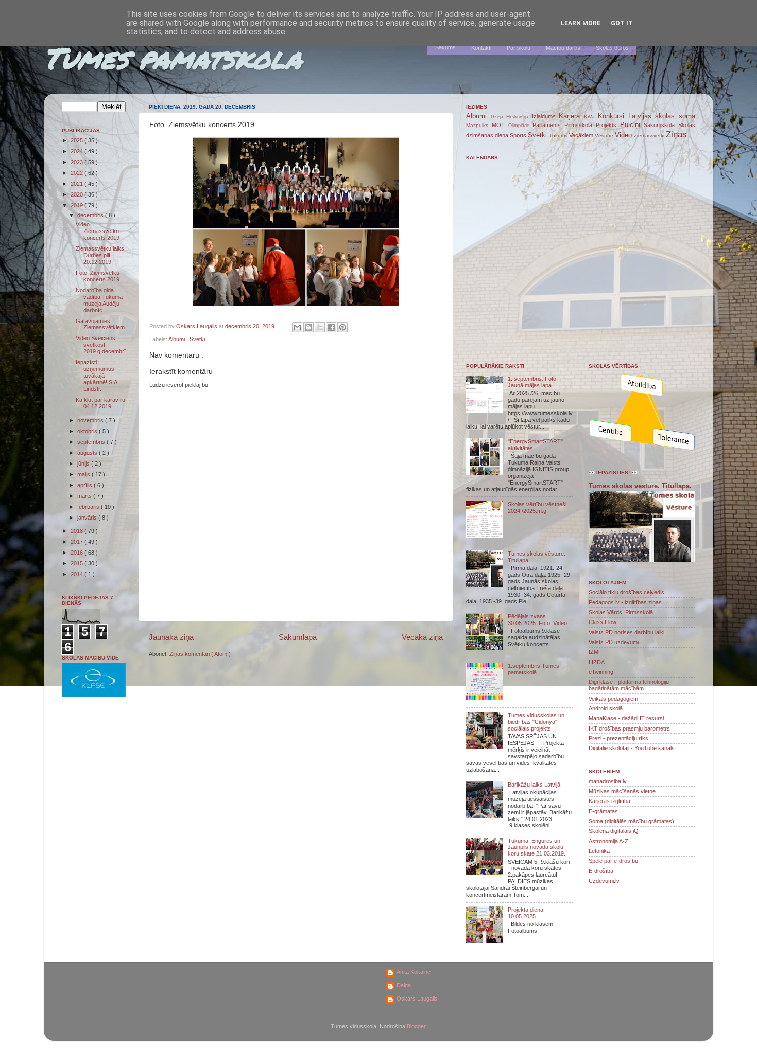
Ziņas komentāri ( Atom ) (200, 654)
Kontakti (481, 48)
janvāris (87, 517)
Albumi (177, 339)
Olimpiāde (520, 125)
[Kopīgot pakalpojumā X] (320, 327)
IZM (593, 652)
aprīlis (85, 485)
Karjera (571, 116)
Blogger (416, 1026)
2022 (77, 173)
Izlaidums (545, 116)
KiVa (591, 116)
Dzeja (499, 116)
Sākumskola (661, 125)
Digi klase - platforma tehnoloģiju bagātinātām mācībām (629, 685)
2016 (77, 552)
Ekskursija (519, 116)
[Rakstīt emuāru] (308, 327)
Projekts (608, 125)
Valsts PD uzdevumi (614, 642)
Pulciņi (632, 125)
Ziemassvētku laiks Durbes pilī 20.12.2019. (100, 255)
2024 (77, 151)
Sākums (445, 47)
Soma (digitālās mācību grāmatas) (631, 821)
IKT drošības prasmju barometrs (629, 728)
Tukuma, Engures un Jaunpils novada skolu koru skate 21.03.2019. (536, 847)
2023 (77, 162)
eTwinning (601, 672)
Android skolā (606, 708)
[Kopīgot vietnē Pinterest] (342, 327)
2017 (77, 542)
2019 (77, 205)
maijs (84, 474)
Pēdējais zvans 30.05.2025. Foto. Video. (538, 619)
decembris (91, 215)
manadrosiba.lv (608, 781)
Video (624, 135)
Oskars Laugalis (417, 998)
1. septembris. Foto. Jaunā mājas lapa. (533, 382)
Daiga (404, 985)
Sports (519, 135)
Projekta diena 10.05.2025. (525, 912)
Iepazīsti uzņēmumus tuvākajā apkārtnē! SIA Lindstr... (96, 375)
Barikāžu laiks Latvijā (534, 784)
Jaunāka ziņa (171, 637)
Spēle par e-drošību (613, 861)
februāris (89, 507)
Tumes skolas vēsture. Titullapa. (640, 486)
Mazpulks (479, 125)
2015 (77, 563)
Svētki (197, 339)
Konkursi (613, 116)
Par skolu (518, 48)
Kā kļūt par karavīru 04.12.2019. (100, 403)
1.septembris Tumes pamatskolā (533, 669)
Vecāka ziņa (422, 637)
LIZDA (597, 662)
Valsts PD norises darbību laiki (626, 632)
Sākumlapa (298, 637)
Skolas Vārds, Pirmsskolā (621, 612)
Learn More (580, 23)
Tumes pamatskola (173, 58)
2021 (77, 184)
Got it (622, 23)
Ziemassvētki (650, 135)
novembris (91, 420)
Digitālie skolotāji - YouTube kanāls (632, 748)
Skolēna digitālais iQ (614, 831)
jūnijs (84, 463)
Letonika (599, 851)
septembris (92, 442)
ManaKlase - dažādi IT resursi (626, 718)
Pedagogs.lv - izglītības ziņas (625, 602)
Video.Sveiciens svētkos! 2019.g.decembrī (101, 344)
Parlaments (548, 125)
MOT (500, 125)
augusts (88, 453)
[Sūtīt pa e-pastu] (297, 327)
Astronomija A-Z (608, 841)
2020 (77, 194)
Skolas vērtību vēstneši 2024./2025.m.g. (537, 507)
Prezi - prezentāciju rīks (618, 738)
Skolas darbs (612, 48)
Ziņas (676, 134)
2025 (77, 140)
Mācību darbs (563, 48)
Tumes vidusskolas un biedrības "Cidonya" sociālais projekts (536, 722)
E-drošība (601, 871)
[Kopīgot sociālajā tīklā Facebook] (331, 327)
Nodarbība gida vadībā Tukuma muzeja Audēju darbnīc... (99, 300)
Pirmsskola (580, 125)
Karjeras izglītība (609, 801)
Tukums (559, 135)
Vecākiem (582, 135)
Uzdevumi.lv (604, 881)
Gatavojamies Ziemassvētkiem (100, 324)
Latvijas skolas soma (661, 116)
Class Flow (602, 622)
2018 (77, 531)
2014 (77, 574)
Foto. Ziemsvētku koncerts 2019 (97, 276)
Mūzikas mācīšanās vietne (622, 791)
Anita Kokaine (414, 972)
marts (85, 496)
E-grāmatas (603, 811)
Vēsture (605, 135)
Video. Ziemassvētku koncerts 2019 (97, 231)
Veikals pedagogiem (613, 699)
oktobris (88, 431)
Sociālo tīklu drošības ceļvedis (626, 592)
